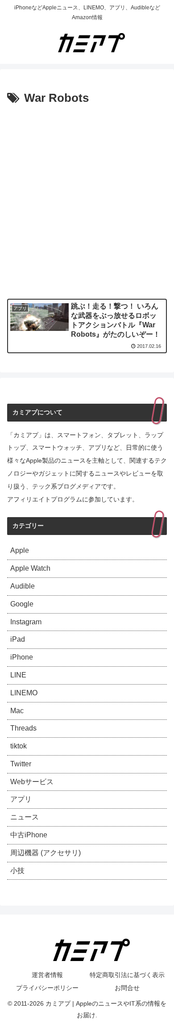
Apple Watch (30, 568)
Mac (17, 711)
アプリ (21, 799)
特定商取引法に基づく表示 (127, 974)
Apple (19, 550)
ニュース (24, 817)
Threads (23, 728)
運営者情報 (47, 974)
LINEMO (23, 693)
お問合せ (127, 987)
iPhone (21, 657)
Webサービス (32, 782)
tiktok (18, 746)
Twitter (20, 764)
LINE (18, 675)
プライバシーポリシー (47, 987)
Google (21, 604)
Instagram (25, 622)
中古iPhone (28, 835)
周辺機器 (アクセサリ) (45, 853)
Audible (22, 586)
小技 (17, 870)
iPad (17, 639)
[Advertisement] (87, 200)
